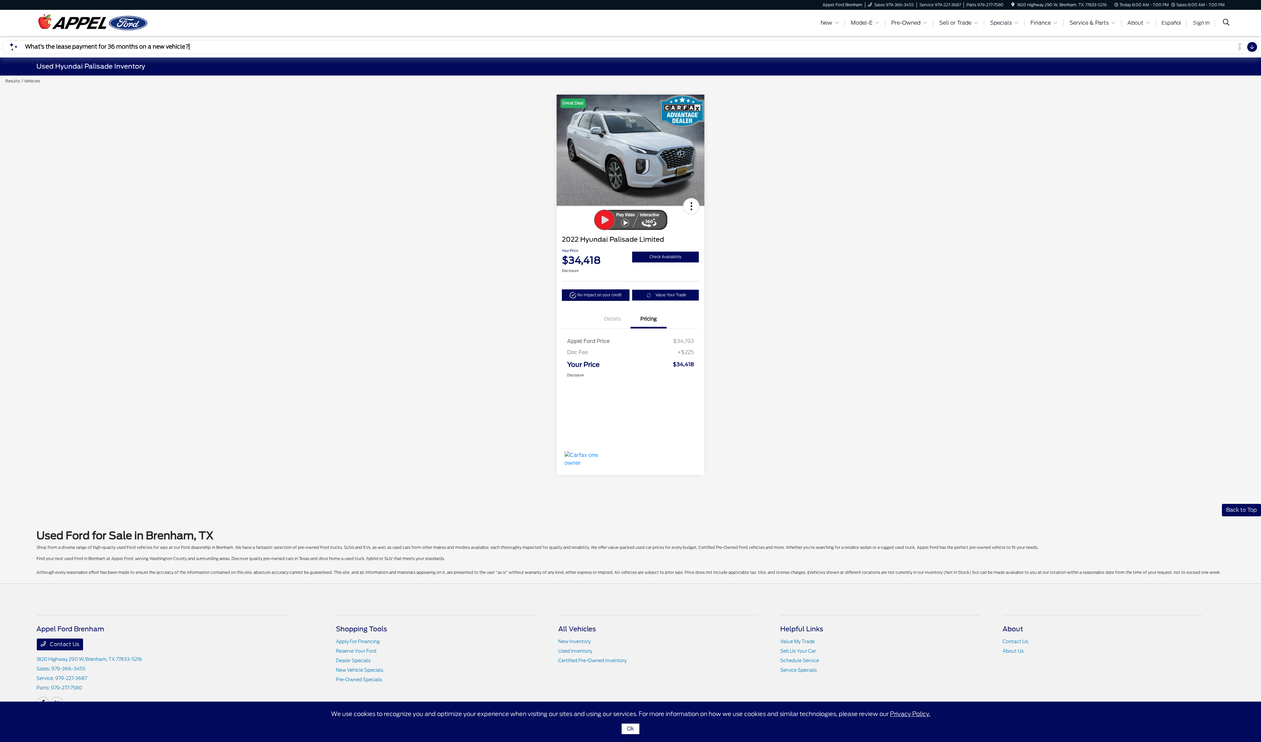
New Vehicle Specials (359, 670)
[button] (691, 206)
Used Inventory (575, 651)
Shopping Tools (361, 629)
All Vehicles (577, 629)
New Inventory (574, 641)
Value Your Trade (670, 295)
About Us (1013, 651)
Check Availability (665, 257)
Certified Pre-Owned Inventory (592, 660)
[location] (1012, 4)
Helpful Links (801, 629)
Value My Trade (797, 641)
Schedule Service (799, 660)
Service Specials (798, 670)
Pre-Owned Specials (359, 679)
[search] (1226, 23)
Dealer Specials (353, 660)
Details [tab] (612, 319)
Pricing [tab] (648, 319)
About (1013, 629)
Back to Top (1241, 510)
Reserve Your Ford (356, 651)
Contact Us (64, 644)
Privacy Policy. (910, 713)
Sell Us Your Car (798, 651)
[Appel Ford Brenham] (92, 22)
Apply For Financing (358, 641)
